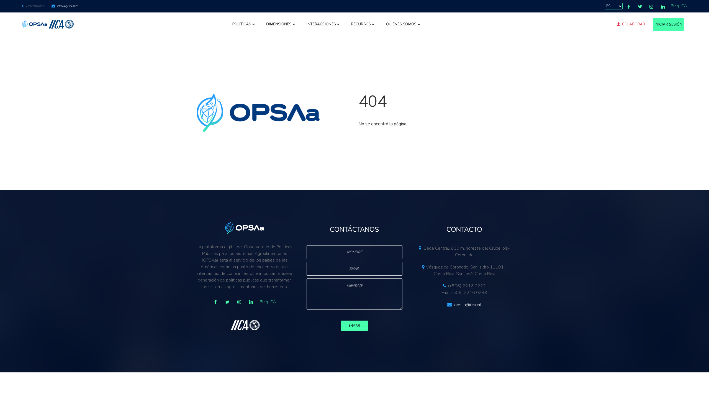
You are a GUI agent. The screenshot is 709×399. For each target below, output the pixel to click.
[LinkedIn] (663, 7)
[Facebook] (629, 7)
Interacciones (321, 24)
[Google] (239, 302)
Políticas (241, 24)
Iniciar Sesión (668, 24)
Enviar (354, 326)
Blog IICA (679, 6)
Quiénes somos (401, 24)
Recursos (361, 24)
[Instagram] (651, 7)
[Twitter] (640, 7)
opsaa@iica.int (67, 6)
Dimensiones (278, 24)
